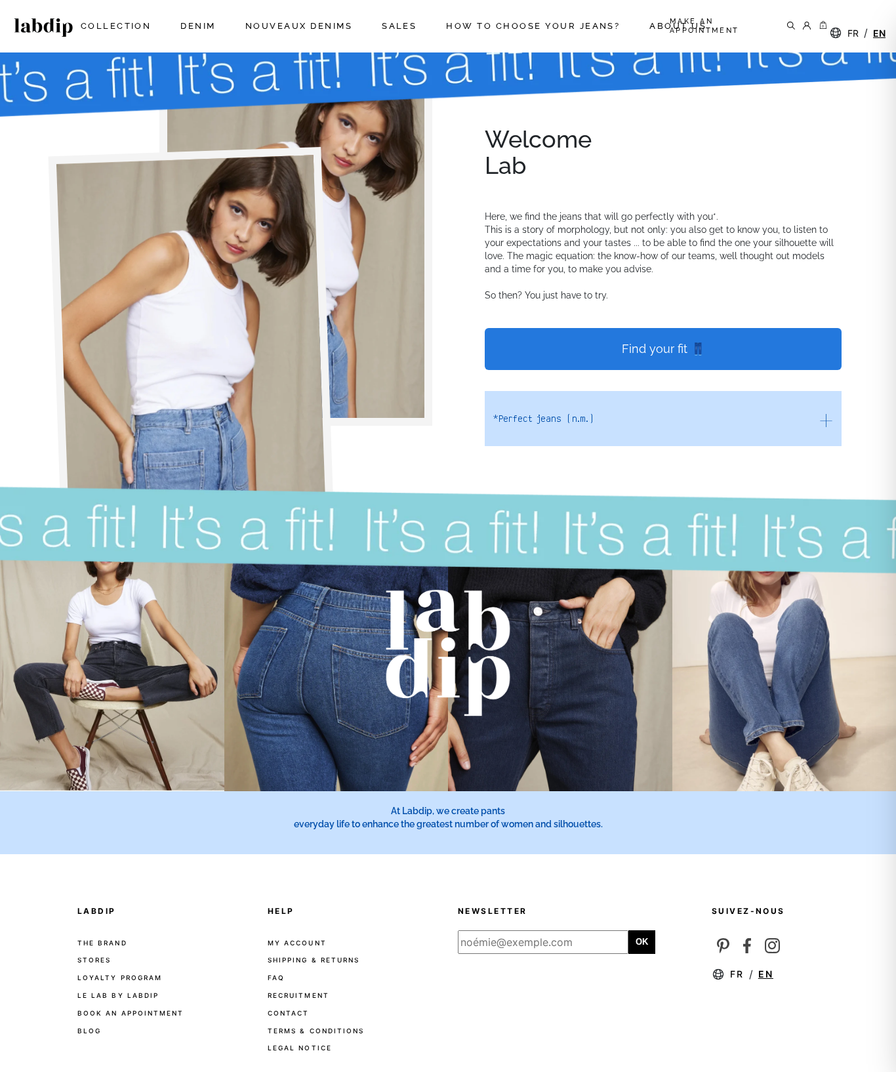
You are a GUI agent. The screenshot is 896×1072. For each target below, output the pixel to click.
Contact (289, 1013)
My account (297, 943)
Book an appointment (130, 1013)
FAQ (276, 977)
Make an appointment (704, 26)
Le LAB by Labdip (118, 995)
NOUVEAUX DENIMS (300, 26)
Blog (89, 1031)
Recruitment (298, 995)
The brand (102, 943)
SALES (401, 26)
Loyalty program (119, 977)
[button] (822, 26)
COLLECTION (118, 26)
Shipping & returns (313, 960)
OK (642, 942)
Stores (94, 960)
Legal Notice (300, 1048)
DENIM (199, 26)
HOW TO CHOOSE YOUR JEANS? (535, 26)
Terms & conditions (316, 1031)
